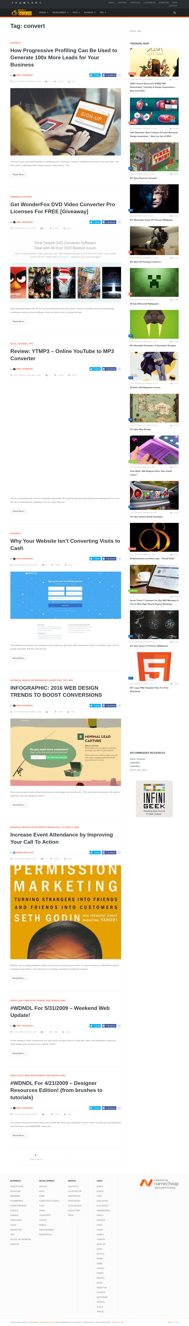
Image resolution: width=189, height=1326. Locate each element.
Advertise (164, 3)
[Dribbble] (40, 3)
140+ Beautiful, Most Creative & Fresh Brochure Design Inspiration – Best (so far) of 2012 (154, 134)
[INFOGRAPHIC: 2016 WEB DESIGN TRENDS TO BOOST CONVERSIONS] (65, 752)
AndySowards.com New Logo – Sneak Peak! (152, 558)
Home (99, 1263)
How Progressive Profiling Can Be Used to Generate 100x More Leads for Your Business (63, 57)
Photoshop (74, 1211)
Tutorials (67, 827)
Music (13, 344)
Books (100, 1191)
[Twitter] (16, 3)
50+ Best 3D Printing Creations (145, 262)
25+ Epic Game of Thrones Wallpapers (149, 646)
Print (71, 1215)
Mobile (43, 1225)
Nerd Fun (101, 1288)
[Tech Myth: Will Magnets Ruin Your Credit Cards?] (154, 450)
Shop (174, 3)
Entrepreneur (39, 680)
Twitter (97, 75)
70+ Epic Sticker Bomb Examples (146, 517)
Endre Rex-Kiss (24, 852)
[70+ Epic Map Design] (154, 408)
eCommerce (16, 1201)
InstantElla (135, 766)
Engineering (103, 1211)
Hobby (100, 1259)
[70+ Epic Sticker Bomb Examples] (154, 495)
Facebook (111, 75)
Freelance (16, 1220)
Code (42, 1196)
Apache (43, 1186)
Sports (101, 1302)
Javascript (45, 1215)
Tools (100, 1307)
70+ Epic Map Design (140, 429)
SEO (12, 1234)
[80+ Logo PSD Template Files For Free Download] (154, 666)
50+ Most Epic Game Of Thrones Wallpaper (151, 220)
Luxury (100, 1268)
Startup (14, 1244)
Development (59, 12)
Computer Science (49, 1201)
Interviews (74, 1201)
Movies (100, 1278)
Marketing (55, 680)
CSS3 (41, 1206)
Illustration (75, 1191)
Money (100, 1273)
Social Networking (20, 1239)
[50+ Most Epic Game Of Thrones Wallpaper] (154, 198)
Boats (100, 1186)
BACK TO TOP (173, 1322)
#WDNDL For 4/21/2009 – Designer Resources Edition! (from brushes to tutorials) (56, 1090)
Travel (100, 1312)
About (111, 3)
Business (88, 12)
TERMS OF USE (118, 1322)
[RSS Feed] (29, 3)
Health (100, 1254)
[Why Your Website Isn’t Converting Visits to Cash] (65, 605)
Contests (73, 1186)
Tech (75, 12)
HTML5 (42, 1211)
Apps (41, 1191)
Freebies (15, 197)
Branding (15, 1196)
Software (102, 1297)
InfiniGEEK (135, 762)
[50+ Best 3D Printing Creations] (154, 240)
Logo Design (74, 1206)
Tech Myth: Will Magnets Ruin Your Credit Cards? (151, 473)
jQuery (43, 1220)
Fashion (101, 1220)
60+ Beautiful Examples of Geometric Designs (153, 345)
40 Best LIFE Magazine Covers (145, 387)
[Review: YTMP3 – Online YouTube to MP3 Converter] (65, 437)
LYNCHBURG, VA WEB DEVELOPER (41, 1322)
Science (101, 1292)
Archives (122, 3)
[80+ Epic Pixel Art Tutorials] (154, 156)
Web (70, 680)
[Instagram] (36, 3)
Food (99, 1225)
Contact (173, 6)
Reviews (22, 344)
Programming (46, 1230)
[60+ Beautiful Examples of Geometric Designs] (154, 324)
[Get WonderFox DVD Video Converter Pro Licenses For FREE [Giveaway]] (65, 268)
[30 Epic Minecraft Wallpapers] (154, 282)
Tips (102, 12)
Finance (14, 1215)
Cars (99, 1196)
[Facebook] (13, 3)
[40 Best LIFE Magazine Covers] (154, 366)
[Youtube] (20, 3)
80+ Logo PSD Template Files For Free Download (149, 690)
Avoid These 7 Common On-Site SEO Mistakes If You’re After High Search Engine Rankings (154, 602)
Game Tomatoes (137, 759)
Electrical (103, 1206)
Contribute (149, 3)
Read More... (19, 174)
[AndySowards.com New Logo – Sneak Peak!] (154, 537)
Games (100, 1234)
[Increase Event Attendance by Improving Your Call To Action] (65, 912)
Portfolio (135, 3)
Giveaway (27, 197)
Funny (100, 1230)
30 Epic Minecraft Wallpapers (144, 304)
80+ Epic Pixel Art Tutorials (143, 178)
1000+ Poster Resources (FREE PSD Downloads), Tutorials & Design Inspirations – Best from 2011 (153, 87)
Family (100, 1215)
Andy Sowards (24, 75)
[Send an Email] (24, 3)
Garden (101, 1239)
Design (42, 12)
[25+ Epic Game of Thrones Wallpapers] (154, 624)
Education (102, 1201)
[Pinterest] (32, 3)
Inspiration (74, 1196)
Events (14, 1211)
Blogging (15, 1191)
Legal (13, 1225)
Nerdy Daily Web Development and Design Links (38, 1000)
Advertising (16, 1186)
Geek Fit (101, 1244)
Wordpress (45, 1234)
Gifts (99, 1249)
